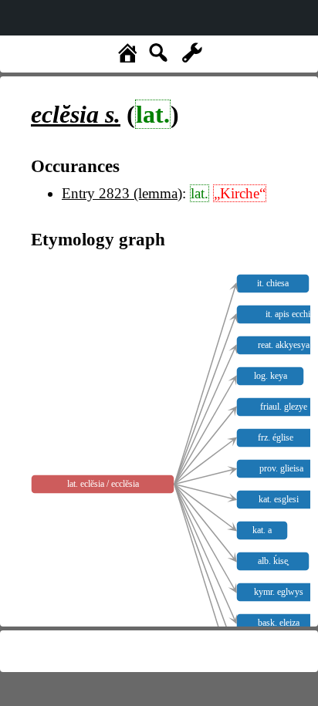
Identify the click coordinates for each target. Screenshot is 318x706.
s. (75, 114)
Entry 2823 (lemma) (122, 193)
